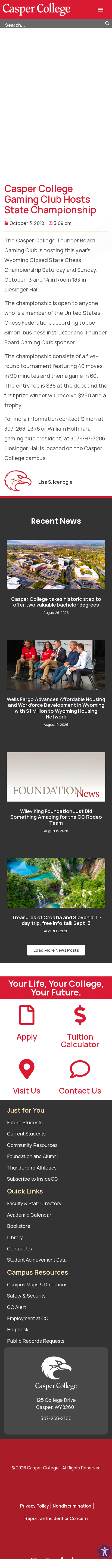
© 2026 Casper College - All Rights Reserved (56, 1468)
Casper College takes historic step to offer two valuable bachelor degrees (56, 602)
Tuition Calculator (80, 1040)
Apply (27, 1036)
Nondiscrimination (72, 1506)
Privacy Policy (34, 1506)
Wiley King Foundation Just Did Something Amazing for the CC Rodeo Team (56, 817)
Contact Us (80, 1090)
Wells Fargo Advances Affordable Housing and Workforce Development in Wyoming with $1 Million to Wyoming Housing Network (56, 708)
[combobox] (52, 24)
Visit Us (26, 1090)
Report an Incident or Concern (56, 1518)
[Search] (108, 24)
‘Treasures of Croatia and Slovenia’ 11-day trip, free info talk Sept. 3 (56, 920)
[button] (100, 9)
